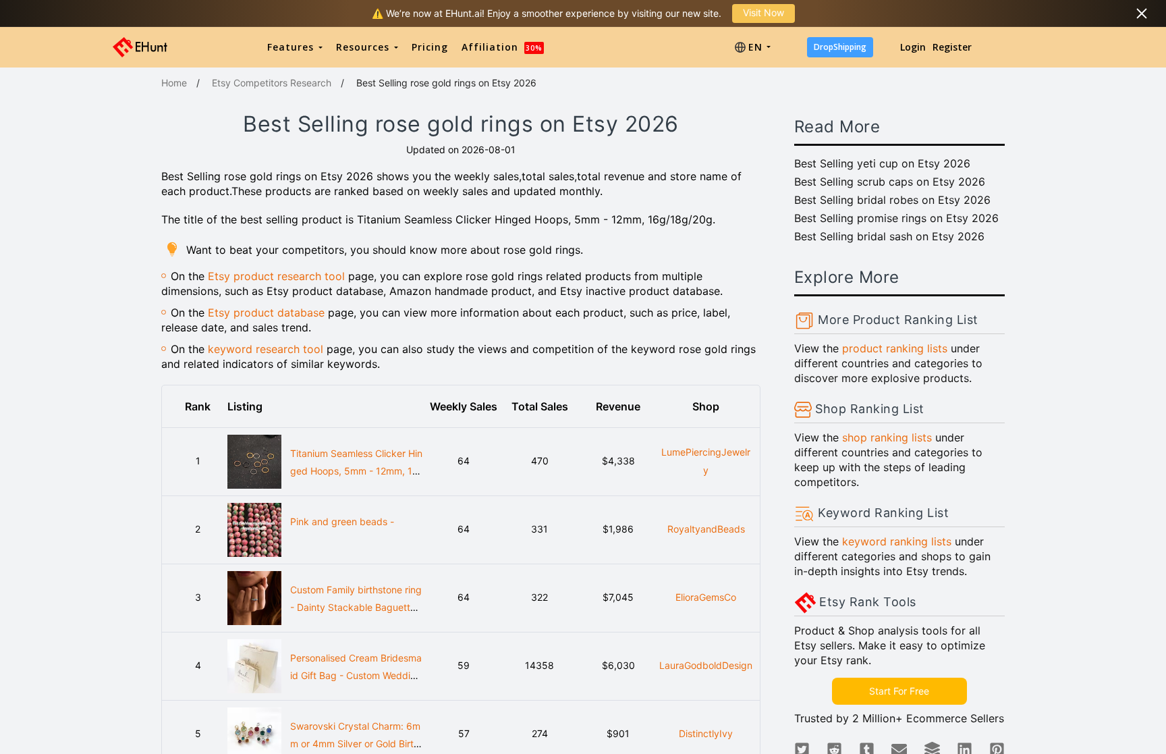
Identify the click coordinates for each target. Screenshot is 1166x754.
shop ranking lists (887, 437)
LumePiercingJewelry (705, 461)
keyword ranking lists (896, 541)
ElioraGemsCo (705, 597)
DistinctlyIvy (706, 733)
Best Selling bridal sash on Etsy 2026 (889, 236)
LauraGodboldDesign (705, 665)
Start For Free (899, 691)
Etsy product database (266, 312)
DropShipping (840, 47)
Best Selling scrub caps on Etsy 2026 (889, 181)
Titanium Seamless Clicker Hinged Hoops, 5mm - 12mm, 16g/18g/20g (356, 471)
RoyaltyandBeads (706, 529)
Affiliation (502, 47)
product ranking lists (894, 348)
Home (174, 82)
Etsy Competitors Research (271, 82)
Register (952, 47)
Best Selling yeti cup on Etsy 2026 (882, 163)
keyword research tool (265, 349)
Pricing (430, 47)
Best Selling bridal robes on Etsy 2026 (892, 200)
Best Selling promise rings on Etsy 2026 (896, 218)
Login (913, 47)
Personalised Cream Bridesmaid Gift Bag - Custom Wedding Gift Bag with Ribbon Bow (356, 675)
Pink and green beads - (342, 521)
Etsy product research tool (276, 276)
